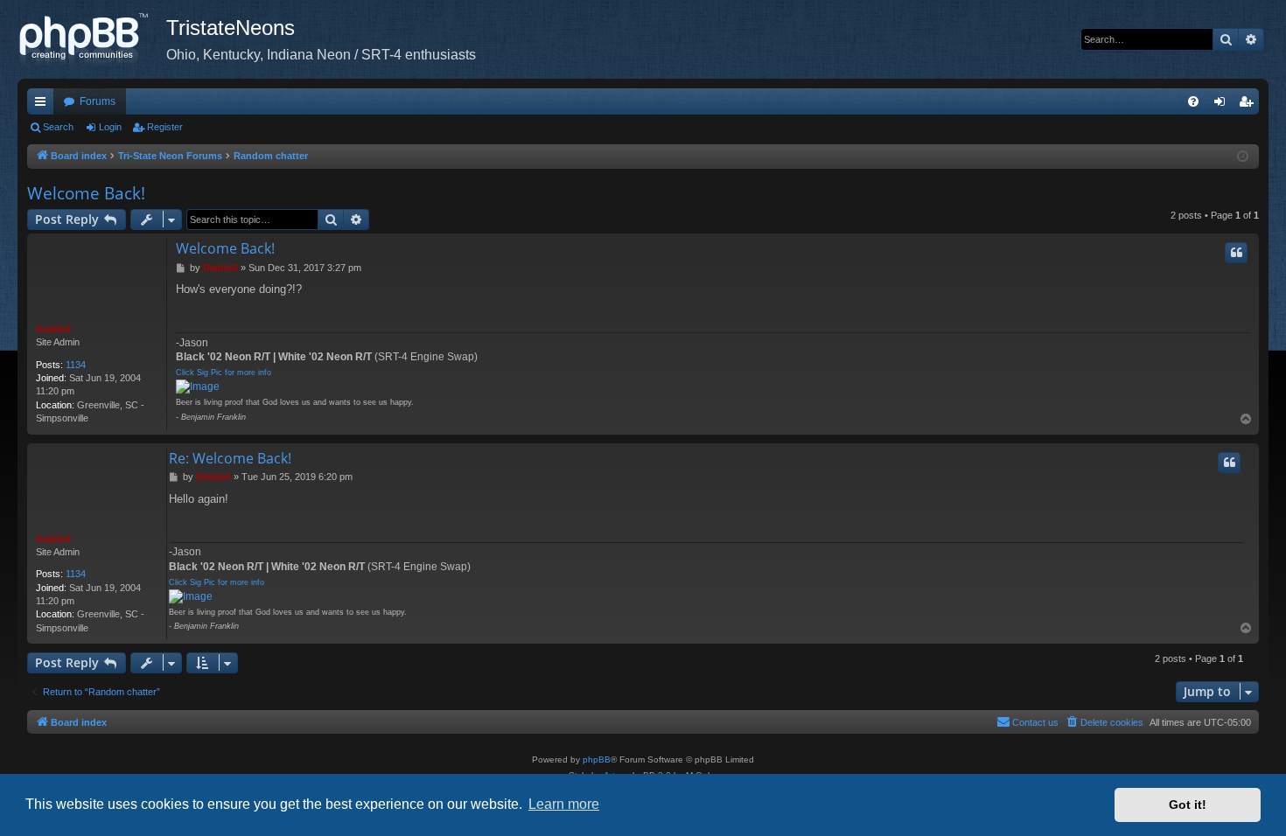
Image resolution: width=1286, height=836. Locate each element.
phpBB (597, 759)
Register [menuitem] (1249, 105)
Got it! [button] (1187, 805)
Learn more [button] (563, 804)
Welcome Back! (86, 193)
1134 (76, 364)
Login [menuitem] (1223, 105)
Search (58, 127)
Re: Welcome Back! (230, 458)
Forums (97, 101)
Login (110, 127)
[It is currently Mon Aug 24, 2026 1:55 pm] (1242, 157)
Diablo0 (53, 329)
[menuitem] (1193, 101)
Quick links (43, 105)
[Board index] (91, 39)
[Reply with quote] (1236, 252)
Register (165, 127)
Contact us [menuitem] (1035, 722)
